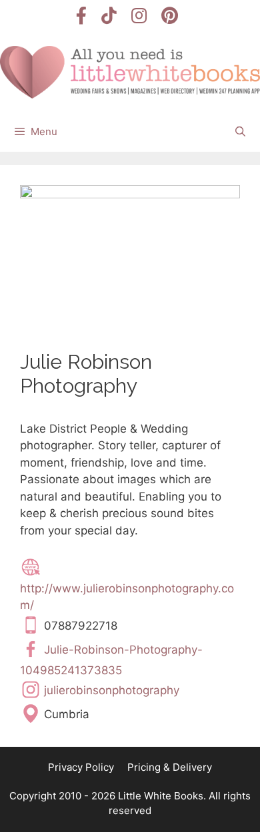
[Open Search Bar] (240, 132)
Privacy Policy (81, 767)
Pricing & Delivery (169, 767)
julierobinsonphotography (111, 690)
